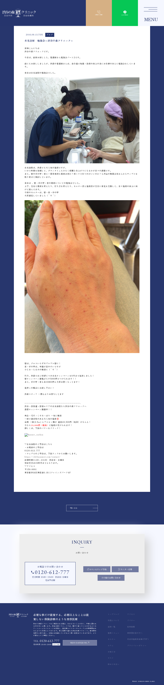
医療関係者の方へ (135, 633)
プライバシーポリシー (136, 645)
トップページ (113, 614)
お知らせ (112, 651)
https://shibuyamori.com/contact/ (42, 456)
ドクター (131, 620)
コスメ (111, 658)
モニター (112, 639)
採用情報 (131, 627)
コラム (111, 645)
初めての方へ (113, 664)
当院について (113, 620)
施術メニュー (113, 633)
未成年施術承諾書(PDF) (138, 639)
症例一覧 (112, 627)
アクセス (131, 614)
